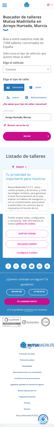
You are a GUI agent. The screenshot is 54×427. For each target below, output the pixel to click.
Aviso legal (27, 348)
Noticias (27, 409)
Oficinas (27, 403)
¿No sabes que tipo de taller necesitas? (25, 104)
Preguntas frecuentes (27, 397)
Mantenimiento (39, 97)
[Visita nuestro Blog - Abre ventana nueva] (47, 266)
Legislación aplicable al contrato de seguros (27, 384)
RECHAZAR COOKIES (27, 244)
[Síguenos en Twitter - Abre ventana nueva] (16, 266)
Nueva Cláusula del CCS (27, 390)
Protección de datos (27, 354)
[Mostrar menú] (4, 4)
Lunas (38, 87)
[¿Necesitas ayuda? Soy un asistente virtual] (43, 419)
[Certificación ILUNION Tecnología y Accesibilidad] (12, 322)
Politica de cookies (27, 360)
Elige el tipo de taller (16, 79)
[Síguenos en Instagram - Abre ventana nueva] (24, 266)
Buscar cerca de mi (18, 125)
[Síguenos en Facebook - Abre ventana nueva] (8, 266)
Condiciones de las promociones (27, 378)
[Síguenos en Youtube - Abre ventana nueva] (31, 266)
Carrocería (17, 87)
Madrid (20, 166)
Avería (15, 97)
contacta (28, 309)
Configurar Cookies (27, 252)
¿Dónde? (8, 110)
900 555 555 (17, 291)
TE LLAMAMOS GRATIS (27, 301)
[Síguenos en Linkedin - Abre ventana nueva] (39, 266)
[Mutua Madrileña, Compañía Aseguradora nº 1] (27, 4)
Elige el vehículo (13, 62)
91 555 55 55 (39, 291)
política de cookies (25, 223)
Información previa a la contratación (27, 372)
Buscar (27, 136)
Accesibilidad (27, 366)
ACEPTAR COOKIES (27, 233)
